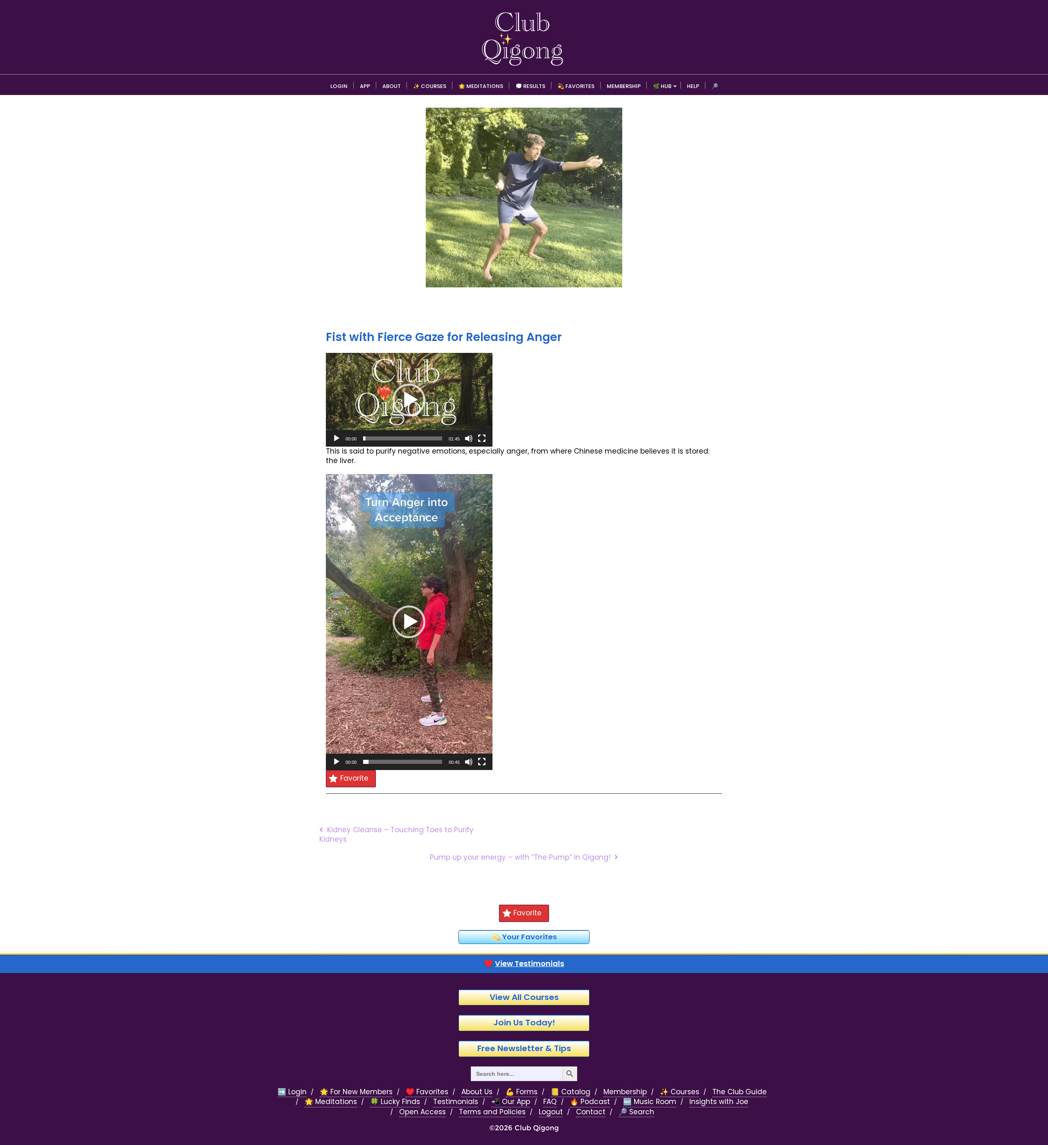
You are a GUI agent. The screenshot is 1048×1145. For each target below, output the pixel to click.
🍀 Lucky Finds (395, 1102)
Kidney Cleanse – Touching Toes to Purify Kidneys (396, 834)
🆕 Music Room (649, 1102)
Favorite (354, 778)
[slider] (402, 438)
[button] (409, 400)
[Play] (336, 438)
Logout (551, 1112)
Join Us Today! (524, 1022)
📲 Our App (510, 1102)
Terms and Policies (492, 1112)
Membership (625, 1092)
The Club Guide (739, 1092)
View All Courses (524, 997)
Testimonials (455, 1102)
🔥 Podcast (590, 1102)
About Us (476, 1092)
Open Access (422, 1112)
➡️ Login (292, 1092)
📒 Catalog (570, 1092)
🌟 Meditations (331, 1102)
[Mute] (469, 438)
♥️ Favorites (427, 1092)
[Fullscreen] (482, 438)
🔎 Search (636, 1112)
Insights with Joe (718, 1102)
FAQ (550, 1102)
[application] (409, 400)
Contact (590, 1112)
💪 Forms (522, 1092)
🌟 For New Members (356, 1092)
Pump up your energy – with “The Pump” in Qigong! (520, 857)
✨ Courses (679, 1092)
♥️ (524, 964)
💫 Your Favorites (524, 937)
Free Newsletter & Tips (524, 1048)
